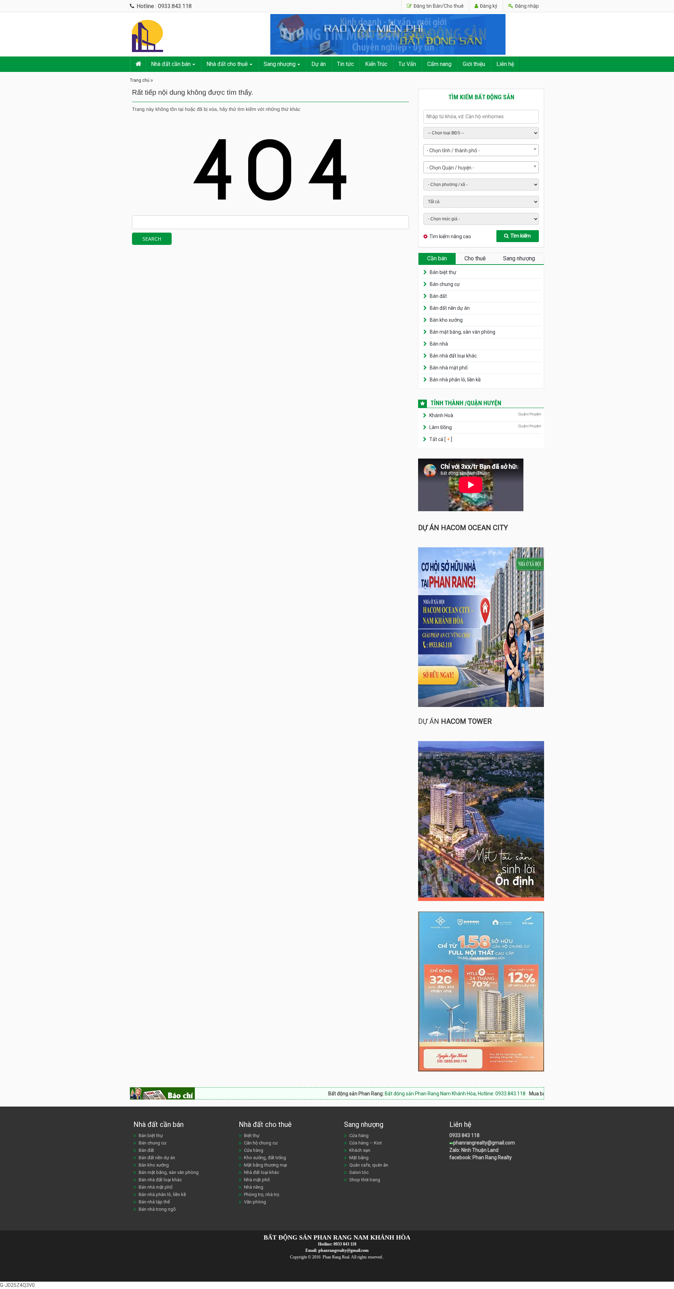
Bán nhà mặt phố (449, 367)
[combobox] (481, 150)
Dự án (318, 64)
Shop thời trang (364, 1179)
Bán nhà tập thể (154, 1201)
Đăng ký (488, 6)
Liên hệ (505, 64)
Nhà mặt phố (257, 1179)
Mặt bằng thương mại (265, 1165)
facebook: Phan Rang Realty (480, 1157)
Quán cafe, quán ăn (368, 1165)
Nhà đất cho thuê (227, 64)
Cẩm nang (439, 64)
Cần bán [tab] (437, 258)
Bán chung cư (445, 284)
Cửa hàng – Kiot (365, 1143)
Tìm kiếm (520, 236)
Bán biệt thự (443, 272)
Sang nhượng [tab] (519, 258)
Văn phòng (255, 1201)
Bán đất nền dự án (450, 308)
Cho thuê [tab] (475, 258)
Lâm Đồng (440, 427)
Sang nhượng (280, 64)
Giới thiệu (474, 64)
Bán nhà (439, 344)
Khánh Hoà (441, 415)
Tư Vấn (407, 64)
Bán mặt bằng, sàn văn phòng (462, 332)
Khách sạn (359, 1150)
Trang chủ (140, 80)
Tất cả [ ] (440, 439)
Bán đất (438, 296)
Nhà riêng (253, 1187)
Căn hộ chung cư (261, 1143)
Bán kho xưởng (446, 320)
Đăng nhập (526, 6)
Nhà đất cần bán (171, 64)
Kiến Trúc (376, 64)
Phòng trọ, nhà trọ (261, 1194)
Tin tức (345, 64)
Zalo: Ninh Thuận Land (473, 1150)
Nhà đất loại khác (261, 1172)
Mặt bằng (359, 1157)
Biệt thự (251, 1135)
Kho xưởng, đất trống (265, 1157)
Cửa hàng (253, 1150)
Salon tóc (359, 1172)
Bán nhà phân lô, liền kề (455, 379)
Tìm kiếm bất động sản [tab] (481, 97)
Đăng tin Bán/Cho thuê (438, 6)
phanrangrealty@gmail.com (484, 1143)
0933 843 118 (464, 1135)
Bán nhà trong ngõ (157, 1209)
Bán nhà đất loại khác (453, 356)
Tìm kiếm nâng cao (450, 236)
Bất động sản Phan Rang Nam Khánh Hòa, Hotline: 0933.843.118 (409, 1093)
